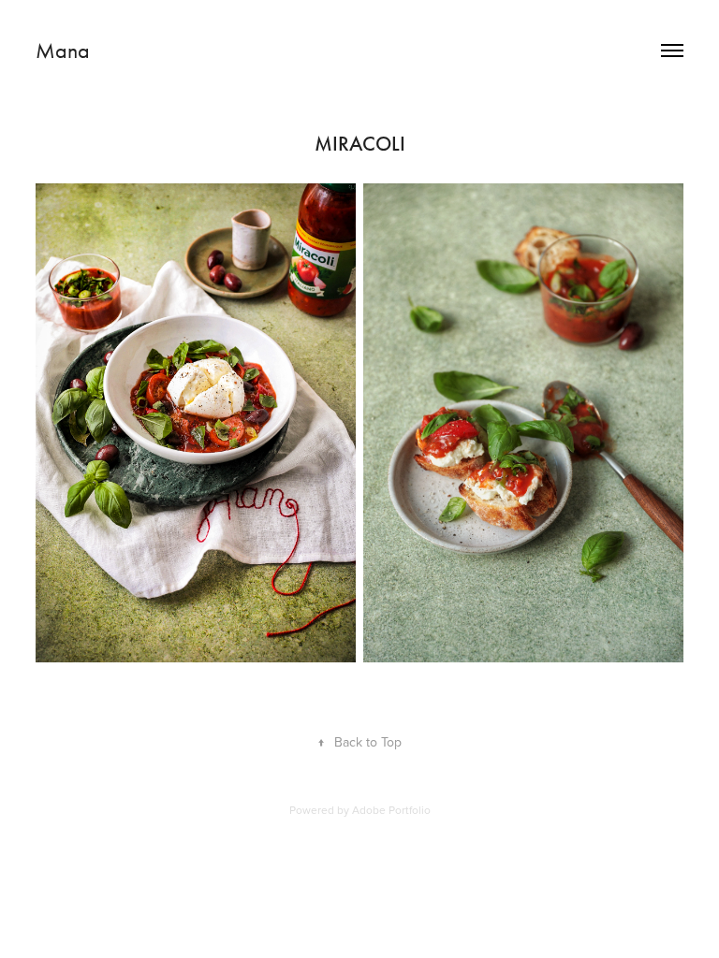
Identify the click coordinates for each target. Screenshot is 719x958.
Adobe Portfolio (391, 810)
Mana (63, 50)
